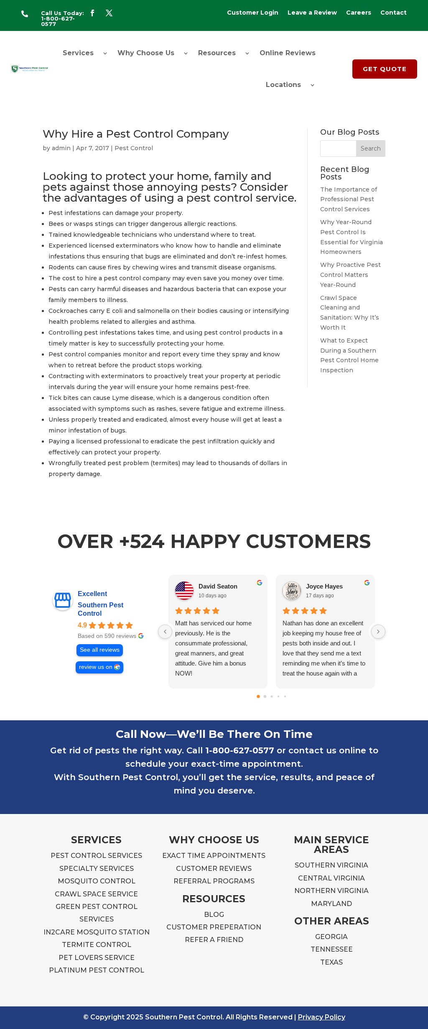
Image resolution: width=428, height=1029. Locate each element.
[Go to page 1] (264, 696)
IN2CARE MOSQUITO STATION (96, 932)
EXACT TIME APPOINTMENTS (213, 856)
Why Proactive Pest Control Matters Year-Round (350, 275)
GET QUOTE (385, 69)
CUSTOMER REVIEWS (214, 869)
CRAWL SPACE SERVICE (96, 894)
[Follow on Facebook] (92, 13)
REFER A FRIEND (214, 940)
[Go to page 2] (271, 697)
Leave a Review (312, 13)
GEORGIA (331, 937)
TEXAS (331, 962)
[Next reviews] (378, 632)
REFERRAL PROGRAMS (214, 881)
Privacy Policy (321, 1017)
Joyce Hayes (324, 586)
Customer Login (252, 13)
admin (61, 148)
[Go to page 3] (278, 696)
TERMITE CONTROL (96, 945)
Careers (358, 13)
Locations (283, 85)
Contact (393, 13)
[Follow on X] (109, 13)
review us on (95, 667)
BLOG (214, 915)
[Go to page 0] (258, 697)
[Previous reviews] (165, 632)
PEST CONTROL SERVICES (96, 856)
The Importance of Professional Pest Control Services (348, 199)
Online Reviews (288, 53)
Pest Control (134, 148)
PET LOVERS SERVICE (97, 958)
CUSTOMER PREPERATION (213, 927)
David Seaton (218, 586)
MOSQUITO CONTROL (96, 881)
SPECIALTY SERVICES (96, 869)
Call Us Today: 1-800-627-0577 (62, 18)
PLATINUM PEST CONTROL (96, 970)
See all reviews (100, 650)
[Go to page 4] (285, 696)
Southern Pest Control (100, 609)
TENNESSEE (332, 949)
